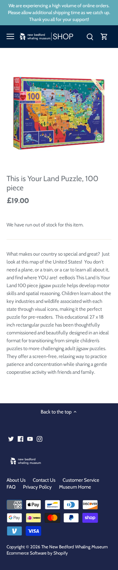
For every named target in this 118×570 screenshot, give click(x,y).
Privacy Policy (37, 487)
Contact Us (44, 480)
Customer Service (81, 480)
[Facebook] (20, 438)
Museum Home (75, 487)
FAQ (11, 487)
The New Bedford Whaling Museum (74, 546)
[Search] (90, 37)
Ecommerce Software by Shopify (37, 553)
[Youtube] (30, 438)
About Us (16, 480)
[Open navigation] (10, 36)
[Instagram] (39, 438)
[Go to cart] (104, 37)
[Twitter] (11, 438)
